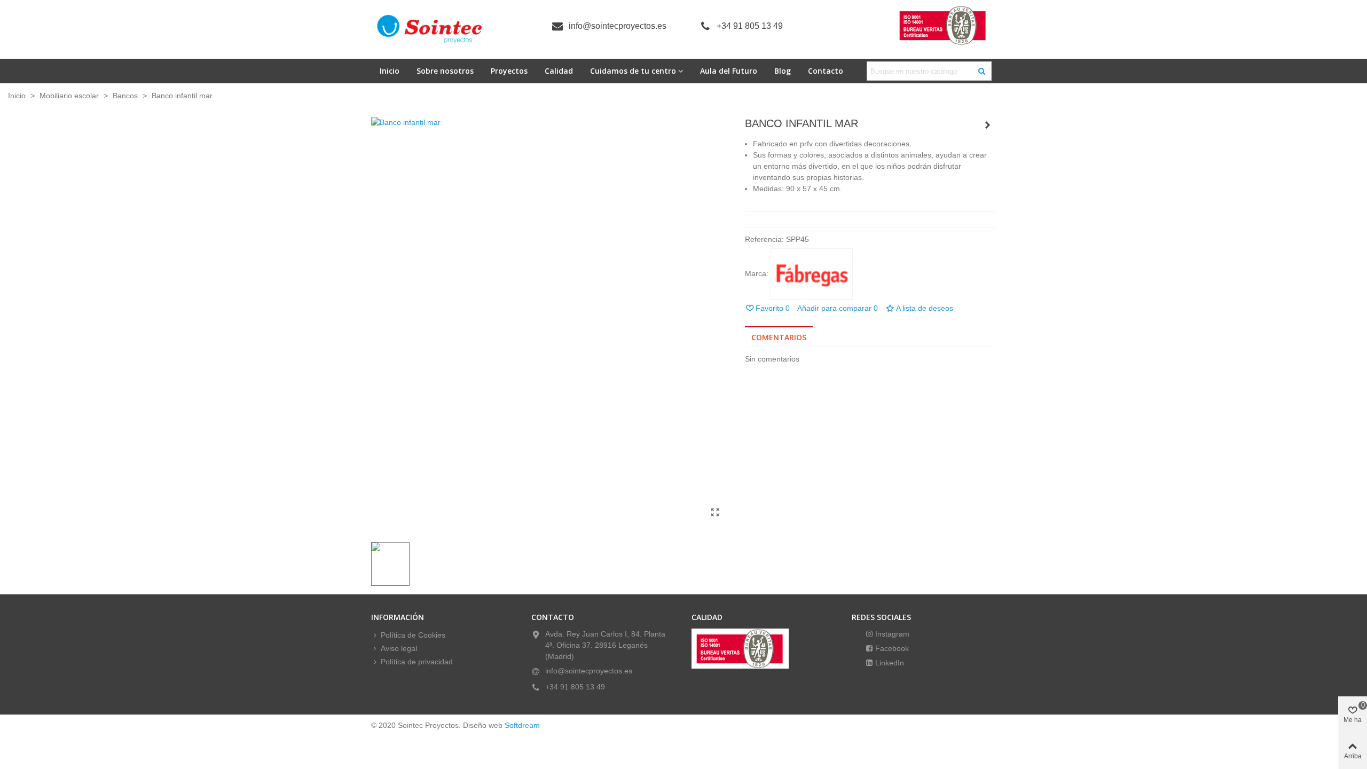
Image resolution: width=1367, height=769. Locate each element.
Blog (782, 71)
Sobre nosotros (445, 71)
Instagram (891, 634)
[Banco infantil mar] (716, 513)
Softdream (522, 725)
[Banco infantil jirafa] (988, 125)
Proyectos (509, 71)
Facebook (891, 648)
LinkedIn (888, 662)
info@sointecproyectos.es (617, 25)
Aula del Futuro (728, 71)
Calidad (559, 71)
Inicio (389, 71)
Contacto (825, 71)
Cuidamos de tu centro (633, 71)
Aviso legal (399, 648)
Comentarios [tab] (778, 337)
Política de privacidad (417, 661)
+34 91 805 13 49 (750, 25)
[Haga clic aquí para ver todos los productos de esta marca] (812, 274)
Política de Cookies (413, 635)
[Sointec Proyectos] (430, 29)
